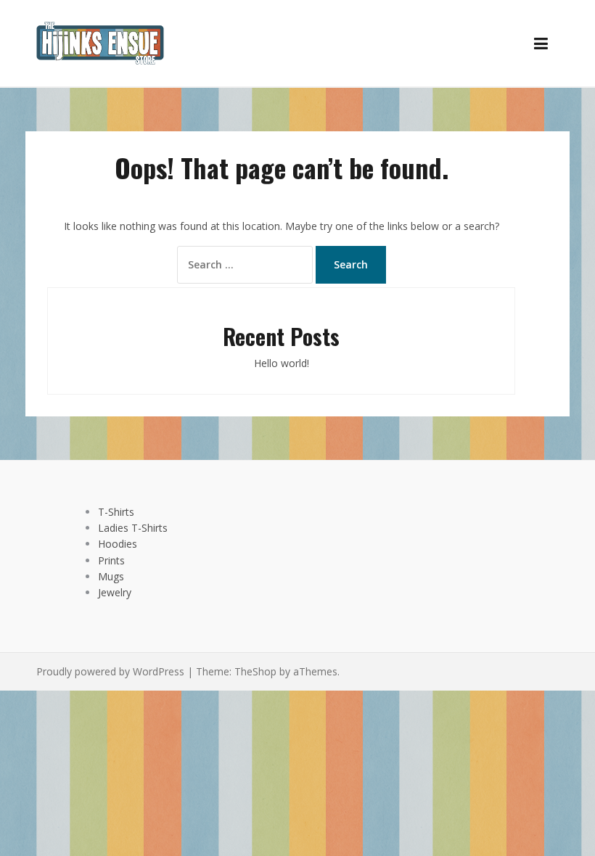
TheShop (255, 671)
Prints (111, 560)
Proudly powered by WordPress (110, 671)
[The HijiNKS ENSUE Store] (100, 42)
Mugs (111, 576)
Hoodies (117, 544)
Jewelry (114, 592)
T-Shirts (116, 512)
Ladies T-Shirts (133, 528)
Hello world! (281, 363)
